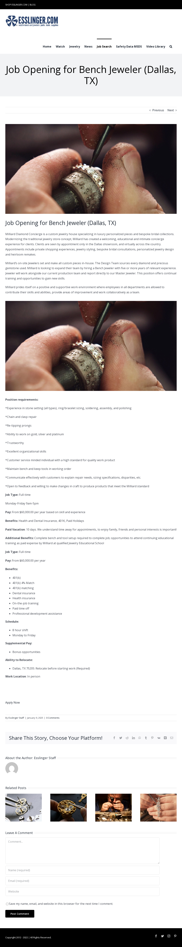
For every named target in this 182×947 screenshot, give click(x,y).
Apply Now (12, 702)
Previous (158, 110)
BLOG (33, 4)
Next (170, 110)
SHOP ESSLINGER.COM (16, 4)
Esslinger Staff (16, 717)
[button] (171, 46)
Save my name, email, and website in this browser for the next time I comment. (61, 904)
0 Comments (53, 717)
